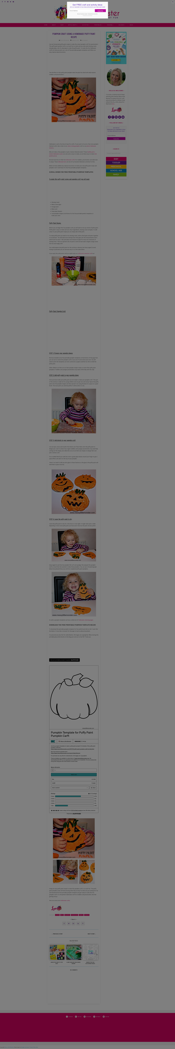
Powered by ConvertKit (87, 15)
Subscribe (100, 11)
